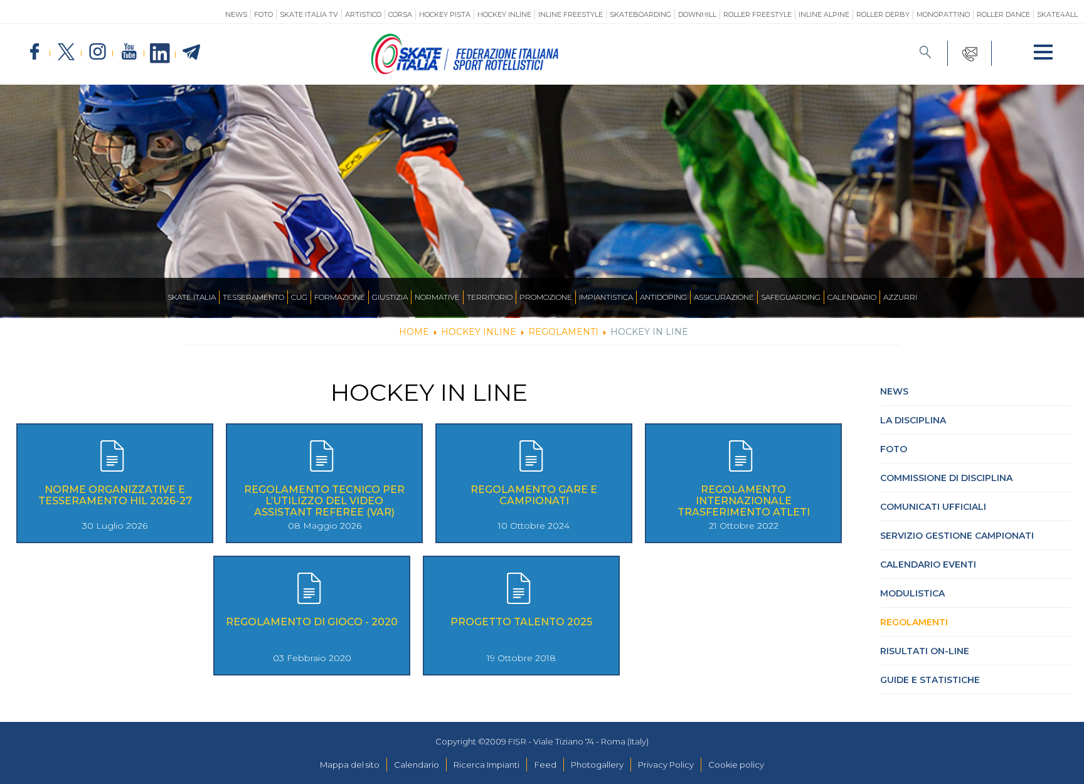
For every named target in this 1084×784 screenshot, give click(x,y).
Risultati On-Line (924, 651)
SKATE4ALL (1057, 14)
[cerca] (925, 53)
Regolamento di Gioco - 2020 (312, 622)
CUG (299, 297)
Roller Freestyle (757, 14)
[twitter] (66, 52)
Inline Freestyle (570, 14)
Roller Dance (1003, 14)
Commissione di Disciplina (946, 478)
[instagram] (97, 52)
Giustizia (390, 297)
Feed (545, 765)
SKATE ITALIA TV (309, 14)
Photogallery (597, 765)
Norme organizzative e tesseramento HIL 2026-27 (115, 495)
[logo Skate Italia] (465, 71)
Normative (437, 297)
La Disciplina (913, 420)
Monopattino (943, 14)
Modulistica (912, 593)
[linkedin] (160, 54)
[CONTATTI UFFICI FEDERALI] (970, 53)
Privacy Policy (666, 765)
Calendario (851, 297)
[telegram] (191, 52)
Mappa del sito (350, 765)
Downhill (697, 14)
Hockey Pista (444, 14)
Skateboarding (640, 14)
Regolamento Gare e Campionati (533, 495)
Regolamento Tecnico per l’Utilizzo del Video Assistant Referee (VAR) (324, 501)
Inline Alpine (824, 14)
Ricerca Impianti (486, 765)
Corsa (400, 14)
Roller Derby (883, 14)
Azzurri (900, 297)
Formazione (339, 297)
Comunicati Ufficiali (933, 506)
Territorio (490, 297)
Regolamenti (914, 622)
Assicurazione (724, 297)
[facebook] (34, 52)
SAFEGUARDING (791, 297)
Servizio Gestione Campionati (957, 535)
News (236, 14)
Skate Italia (191, 297)
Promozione (545, 297)
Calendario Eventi (928, 564)
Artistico (363, 14)
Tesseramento (253, 297)
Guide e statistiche (930, 680)
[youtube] (128, 52)
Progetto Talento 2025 (521, 622)
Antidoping (663, 297)
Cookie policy (736, 765)
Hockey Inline (504, 14)
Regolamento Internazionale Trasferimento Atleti (744, 501)
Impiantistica (606, 297)
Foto (263, 14)
